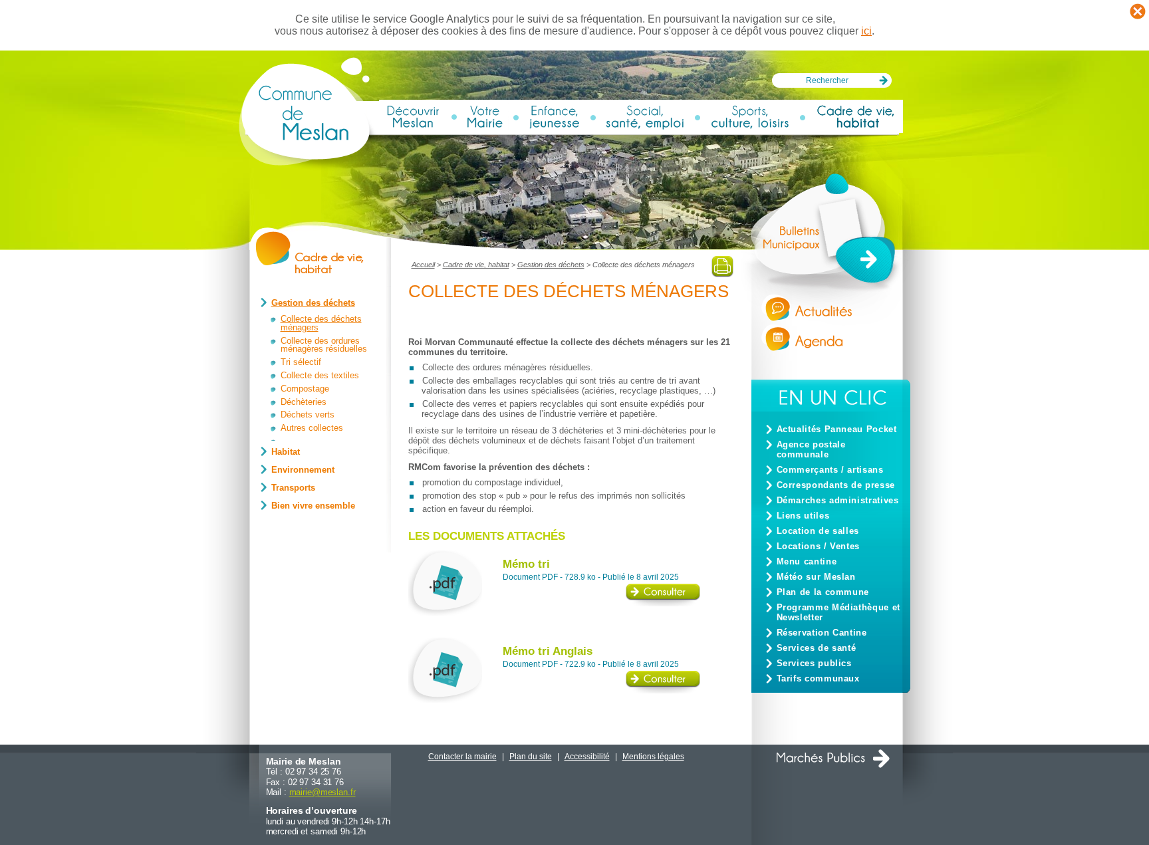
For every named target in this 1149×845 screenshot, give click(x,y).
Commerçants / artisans (830, 470)
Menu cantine (807, 561)
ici (866, 31)
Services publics (814, 663)
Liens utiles (803, 516)
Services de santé (816, 648)
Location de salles (818, 531)
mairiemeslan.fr (322, 792)
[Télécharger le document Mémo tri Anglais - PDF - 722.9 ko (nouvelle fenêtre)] (663, 690)
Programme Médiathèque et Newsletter (838, 612)
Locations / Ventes (818, 546)
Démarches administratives (838, 500)
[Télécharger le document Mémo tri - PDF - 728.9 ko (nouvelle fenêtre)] (663, 603)
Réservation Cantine (822, 633)
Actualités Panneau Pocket (837, 429)
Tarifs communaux (818, 678)
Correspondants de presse (836, 485)
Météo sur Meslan (816, 577)
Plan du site (530, 756)
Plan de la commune (823, 592)
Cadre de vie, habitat (476, 265)
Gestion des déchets (550, 265)
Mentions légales (653, 756)
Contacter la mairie (462, 756)
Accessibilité (587, 756)
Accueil (423, 265)
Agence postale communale (811, 449)
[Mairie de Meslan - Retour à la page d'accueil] (308, 164)
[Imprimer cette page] (722, 274)
